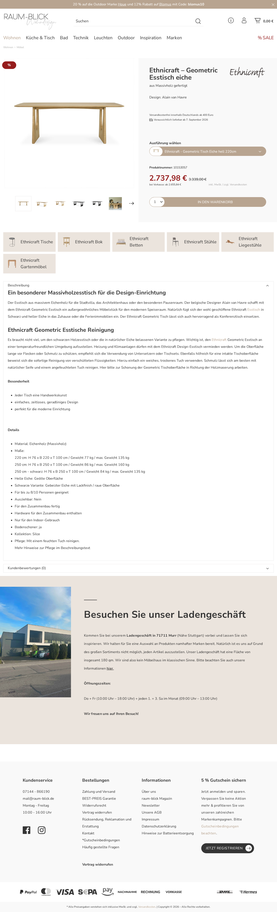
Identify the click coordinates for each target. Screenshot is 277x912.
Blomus (165, 4)
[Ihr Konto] (244, 21)
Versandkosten (146, 907)
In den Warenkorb (215, 202)
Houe (122, 4)
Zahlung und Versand (98, 791)
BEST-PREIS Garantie (99, 798)
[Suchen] (198, 21)
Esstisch (253, 309)
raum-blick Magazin (157, 798)
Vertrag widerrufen (97, 812)
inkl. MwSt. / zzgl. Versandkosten (228, 184)
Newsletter (151, 805)
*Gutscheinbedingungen (101, 840)
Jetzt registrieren (224, 848)
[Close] (273, 4)
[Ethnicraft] (247, 72)
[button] (138, 285)
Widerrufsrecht (94, 805)
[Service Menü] (231, 21)
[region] (69, 134)
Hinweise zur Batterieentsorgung (168, 833)
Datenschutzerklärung (159, 826)
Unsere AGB (152, 812)
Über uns (149, 791)
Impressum (150, 819)
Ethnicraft (219, 339)
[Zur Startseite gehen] (35, 21)
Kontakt (88, 833)
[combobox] (133, 21)
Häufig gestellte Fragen (100, 847)
